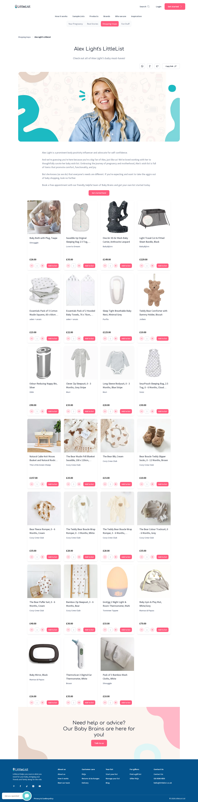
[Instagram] (33, 786)
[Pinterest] (14, 786)
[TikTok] (27, 786)
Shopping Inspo (24, 37)
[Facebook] (20, 786)
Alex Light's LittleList (42, 37)
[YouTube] (40, 786)
